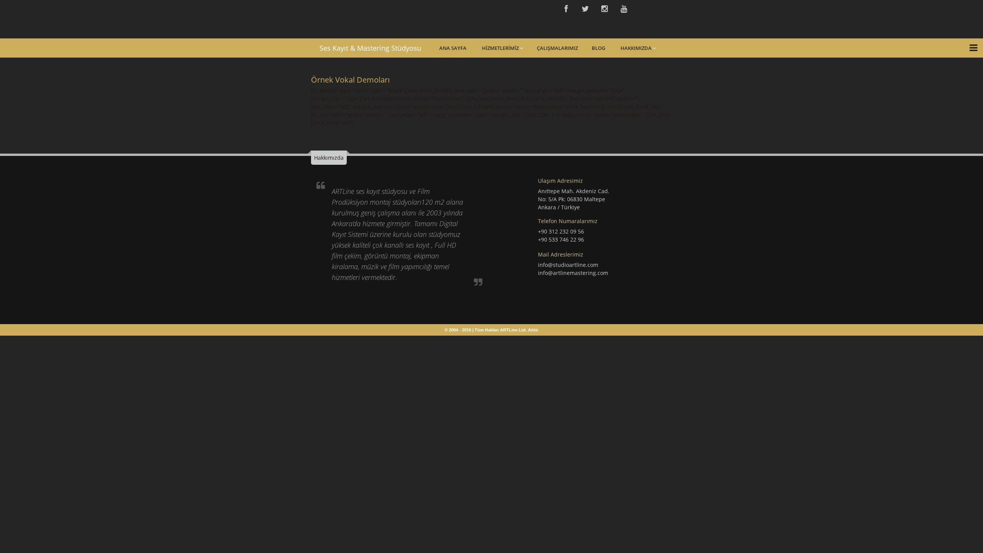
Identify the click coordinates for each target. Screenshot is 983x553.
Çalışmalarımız (557, 48)
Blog (598, 48)
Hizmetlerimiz (501, 48)
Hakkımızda (637, 48)
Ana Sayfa (453, 48)
